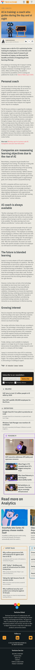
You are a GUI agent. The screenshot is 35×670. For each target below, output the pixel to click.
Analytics (8, 8)
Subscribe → (27, 379)
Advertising (17, 656)
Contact (17, 660)
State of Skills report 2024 (25, 75)
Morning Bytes (9, 383)
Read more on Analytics (12, 501)
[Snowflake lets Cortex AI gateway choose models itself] (14, 517)
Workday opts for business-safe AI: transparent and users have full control (15, 142)
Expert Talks (10, 548)
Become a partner (17, 654)
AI (6, 365)
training (21, 365)
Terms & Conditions (17, 662)
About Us (17, 658)
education (10, 365)
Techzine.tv (12, 436)
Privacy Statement (17, 664)
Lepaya (16, 365)
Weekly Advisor (21, 383)
